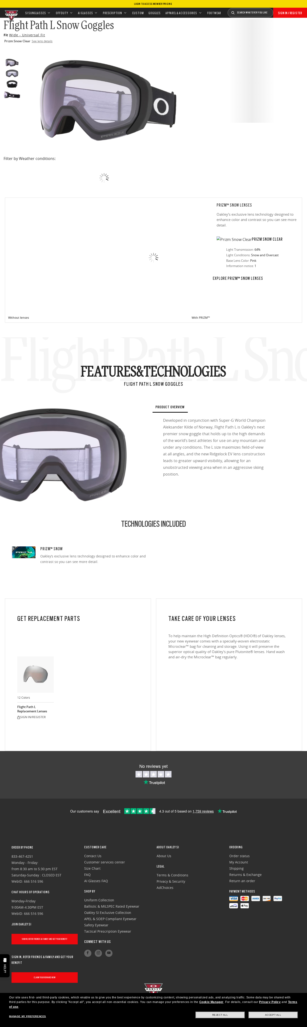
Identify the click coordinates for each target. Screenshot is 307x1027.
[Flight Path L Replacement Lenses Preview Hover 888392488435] (35, 674)
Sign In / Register (290, 13)
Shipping (236, 868)
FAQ (87, 874)
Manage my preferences (27, 1016)
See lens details (42, 41)
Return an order (242, 881)
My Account (238, 862)
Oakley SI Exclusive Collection (107, 912)
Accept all (273, 1015)
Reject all (220, 1015)
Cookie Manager (211, 1002)
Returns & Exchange (245, 874)
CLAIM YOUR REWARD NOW (45, 977)
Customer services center (104, 862)
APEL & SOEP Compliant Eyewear (110, 919)
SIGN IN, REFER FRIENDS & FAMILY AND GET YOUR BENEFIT (44, 939)
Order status (239, 856)
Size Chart (92, 868)
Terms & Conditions (172, 875)
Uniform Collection (99, 900)
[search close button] (276, 11)
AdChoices (165, 887)
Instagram (98, 953)
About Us (164, 856)
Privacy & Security (171, 881)
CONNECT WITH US (97, 942)
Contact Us (92, 856)
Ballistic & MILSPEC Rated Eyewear (111, 906)
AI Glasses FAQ (96, 881)
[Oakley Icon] (11, 13)
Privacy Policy (270, 1002)
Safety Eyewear (96, 925)
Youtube (108, 953)
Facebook (87, 953)
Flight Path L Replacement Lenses (32, 709)
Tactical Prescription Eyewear (107, 931)
